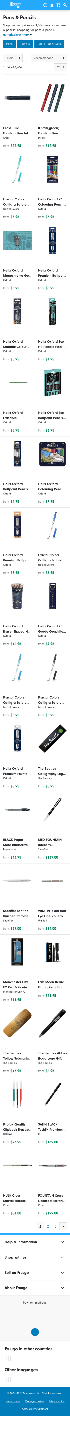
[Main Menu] (5, 5)
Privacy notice (57, 1401)
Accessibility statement (35, 1409)
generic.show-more (16, 34)
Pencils (25, 44)
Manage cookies (34, 1401)
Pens (9, 44)
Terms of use (13, 1401)
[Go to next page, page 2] (63, 1226)
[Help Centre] (45, 5)
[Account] (52, 5)
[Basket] (58, 5)
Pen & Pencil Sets (49, 44)
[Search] (65, 5)
